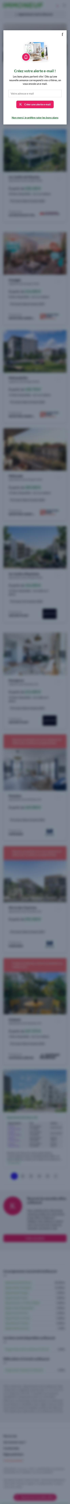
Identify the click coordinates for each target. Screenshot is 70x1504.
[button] (62, 34)
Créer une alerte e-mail (37, 104)
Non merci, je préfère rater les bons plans (35, 117)
